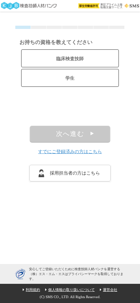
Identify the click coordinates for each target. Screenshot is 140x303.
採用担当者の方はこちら (75, 173)
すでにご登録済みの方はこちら (70, 151)
